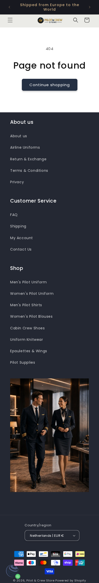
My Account (21, 237)
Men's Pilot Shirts (26, 305)
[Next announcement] (89, 7)
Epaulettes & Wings (28, 351)
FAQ (14, 214)
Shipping (18, 226)
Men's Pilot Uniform (28, 282)
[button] (10, 20)
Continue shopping (49, 84)
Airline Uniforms (25, 147)
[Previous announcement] (9, 7)
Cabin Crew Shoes (27, 328)
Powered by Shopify (70, 580)
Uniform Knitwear (26, 339)
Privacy (17, 182)
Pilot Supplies (22, 362)
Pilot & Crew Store (40, 580)
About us (18, 136)
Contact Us (21, 249)
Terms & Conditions (29, 170)
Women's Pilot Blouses (31, 316)
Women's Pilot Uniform (32, 293)
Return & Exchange (28, 159)
